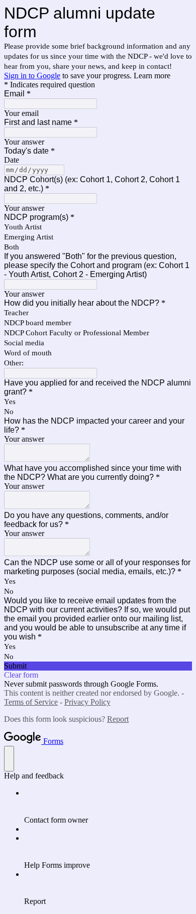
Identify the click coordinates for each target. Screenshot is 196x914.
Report (118, 719)
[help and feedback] (9, 758)
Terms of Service (31, 702)
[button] (98, 666)
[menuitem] (108, 807)
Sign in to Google (32, 75)
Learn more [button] (152, 75)
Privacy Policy (87, 702)
